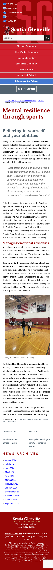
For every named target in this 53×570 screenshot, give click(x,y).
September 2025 (12, 503)
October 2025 (11, 500)
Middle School (26, 69)
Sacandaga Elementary (26, 63)
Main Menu (26, 89)
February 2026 (11, 484)
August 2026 (10, 460)
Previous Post (10, 431)
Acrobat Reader (12, 557)
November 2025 (12, 496)
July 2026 (9, 464)
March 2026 (10, 480)
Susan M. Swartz (13, 533)
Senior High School (26, 75)
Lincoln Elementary (27, 58)
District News (44, 420)
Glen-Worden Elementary (26, 52)
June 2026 (9, 468)
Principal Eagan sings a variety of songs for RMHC (39, 442)
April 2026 (9, 476)
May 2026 (9, 472)
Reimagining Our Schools (26, 81)
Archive (23, 420)
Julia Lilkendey (17, 545)
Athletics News (32, 420)
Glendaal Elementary (26, 46)
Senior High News (9, 422)
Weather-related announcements (10, 441)
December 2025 (12, 492)
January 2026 (11, 488)
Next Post (34, 431)
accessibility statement (25, 549)
